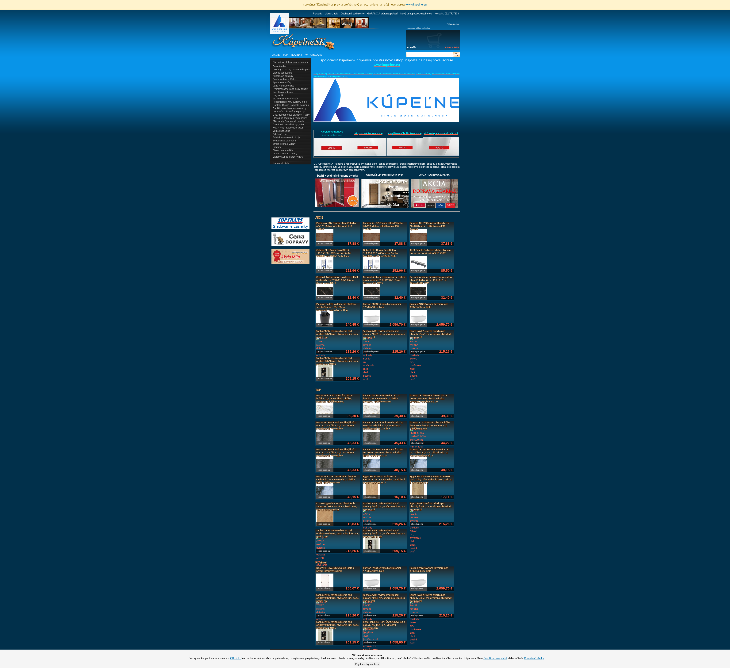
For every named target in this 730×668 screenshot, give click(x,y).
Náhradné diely (281, 163)
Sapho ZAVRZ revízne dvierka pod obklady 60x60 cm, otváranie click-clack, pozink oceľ (337, 334)
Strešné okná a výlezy (284, 144)
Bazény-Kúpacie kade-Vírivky (288, 157)
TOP (285, 54)
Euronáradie (279, 66)
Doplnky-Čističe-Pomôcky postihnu (291, 105)
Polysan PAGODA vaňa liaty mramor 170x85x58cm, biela (382, 306)
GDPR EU (235, 658)
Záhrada (277, 147)
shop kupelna (324, 416)
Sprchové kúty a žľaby (284, 79)
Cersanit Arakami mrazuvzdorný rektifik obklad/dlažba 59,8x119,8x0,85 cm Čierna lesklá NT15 (337, 280)
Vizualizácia (331, 13)
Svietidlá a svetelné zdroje (286, 137)
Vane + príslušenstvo (283, 86)
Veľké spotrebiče (281, 131)
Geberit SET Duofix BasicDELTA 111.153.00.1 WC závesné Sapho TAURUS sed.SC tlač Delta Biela (333, 253)
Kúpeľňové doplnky (283, 76)
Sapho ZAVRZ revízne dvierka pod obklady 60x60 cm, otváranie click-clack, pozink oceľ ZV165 (337, 361)
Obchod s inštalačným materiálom (290, 62)
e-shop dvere (324, 588)
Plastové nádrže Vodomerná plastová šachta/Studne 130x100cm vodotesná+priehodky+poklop (336, 307)
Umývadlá (278, 95)
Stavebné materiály (283, 150)
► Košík (411, 47)
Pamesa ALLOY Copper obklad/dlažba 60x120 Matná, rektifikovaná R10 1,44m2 (336, 226)
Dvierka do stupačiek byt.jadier (289, 124)
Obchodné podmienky (353, 13)
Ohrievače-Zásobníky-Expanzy (289, 111)
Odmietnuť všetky (534, 658)
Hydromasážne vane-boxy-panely (290, 89)
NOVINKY (296, 54)
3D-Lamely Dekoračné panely (288, 121)
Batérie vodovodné (282, 73)
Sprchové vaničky (282, 82)
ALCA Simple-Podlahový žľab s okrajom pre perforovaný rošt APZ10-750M (430, 252)
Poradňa (317, 13)
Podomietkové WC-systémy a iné (290, 102)
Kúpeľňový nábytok (283, 92)
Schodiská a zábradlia (284, 141)
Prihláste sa (453, 24)
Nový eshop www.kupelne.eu (416, 13)
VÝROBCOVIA (313, 54)
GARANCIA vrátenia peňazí (382, 13)
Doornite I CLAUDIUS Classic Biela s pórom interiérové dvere (335, 570)
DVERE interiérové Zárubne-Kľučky (291, 115)
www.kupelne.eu (416, 4)
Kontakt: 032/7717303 (447, 13)
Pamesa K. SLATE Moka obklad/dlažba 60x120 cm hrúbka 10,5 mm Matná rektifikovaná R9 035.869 (336, 425)
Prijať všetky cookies (367, 664)
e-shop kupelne (325, 244)
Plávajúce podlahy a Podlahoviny (290, 118)
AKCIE (276, 54)
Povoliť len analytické (495, 658)
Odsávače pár (280, 134)
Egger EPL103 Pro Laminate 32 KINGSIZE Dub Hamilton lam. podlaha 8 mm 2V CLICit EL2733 (384, 479)
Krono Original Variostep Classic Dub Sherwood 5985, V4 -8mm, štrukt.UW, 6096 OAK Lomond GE (336, 506)
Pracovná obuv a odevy (285, 153)
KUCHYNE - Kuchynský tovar (288, 128)
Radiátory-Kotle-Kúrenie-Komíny (289, 108)
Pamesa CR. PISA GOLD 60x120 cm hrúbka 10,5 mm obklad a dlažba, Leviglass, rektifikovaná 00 (334, 398)
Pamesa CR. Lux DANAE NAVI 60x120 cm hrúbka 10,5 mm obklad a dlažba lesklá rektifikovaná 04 (382, 452)
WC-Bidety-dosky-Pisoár (285, 99)
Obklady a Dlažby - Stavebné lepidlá (291, 69)
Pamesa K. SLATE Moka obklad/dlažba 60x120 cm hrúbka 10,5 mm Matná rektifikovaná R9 (430, 425)
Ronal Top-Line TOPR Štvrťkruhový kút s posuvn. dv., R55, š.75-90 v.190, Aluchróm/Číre (384, 625)
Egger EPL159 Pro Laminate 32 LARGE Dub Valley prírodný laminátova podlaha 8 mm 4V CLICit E (431, 479)
